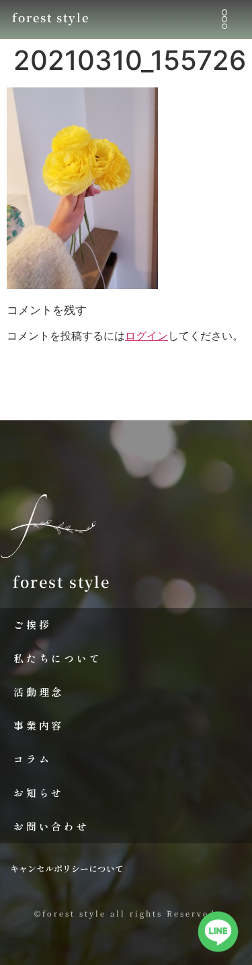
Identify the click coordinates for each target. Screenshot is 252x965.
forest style (50, 17)
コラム (32, 759)
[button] (224, 19)
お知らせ (38, 792)
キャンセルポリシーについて (67, 868)
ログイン (146, 335)
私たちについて (57, 658)
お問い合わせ (51, 826)
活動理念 (38, 692)
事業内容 (38, 725)
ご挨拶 (32, 624)
